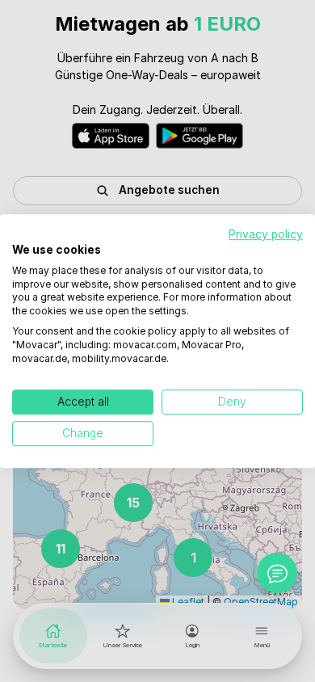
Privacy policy (266, 234)
